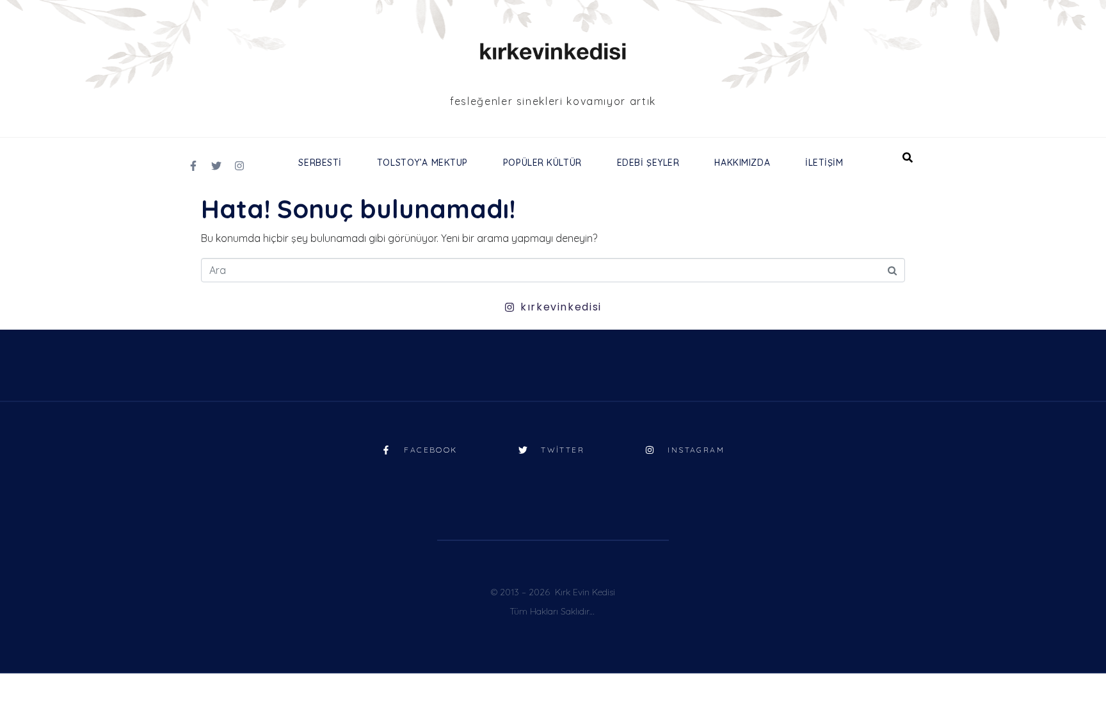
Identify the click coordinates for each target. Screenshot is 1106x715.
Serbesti (319, 162)
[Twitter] (216, 166)
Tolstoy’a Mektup (422, 162)
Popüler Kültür (542, 162)
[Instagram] (239, 166)
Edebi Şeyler (648, 162)
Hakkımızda (742, 162)
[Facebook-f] (193, 166)
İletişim (824, 162)
